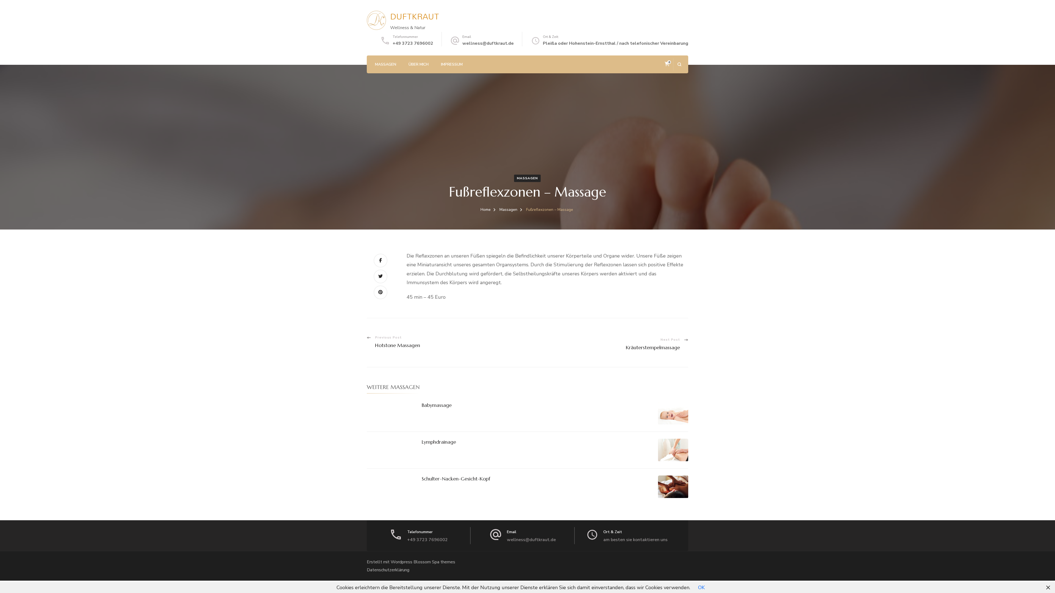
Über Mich (419, 64)
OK (701, 587)
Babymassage (437, 405)
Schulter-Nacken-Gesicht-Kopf (456, 478)
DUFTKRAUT (414, 16)
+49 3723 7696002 (413, 43)
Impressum (452, 64)
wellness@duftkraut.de (488, 43)
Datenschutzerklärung (388, 570)
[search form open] (679, 64)
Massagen (385, 64)
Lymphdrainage (439, 442)
